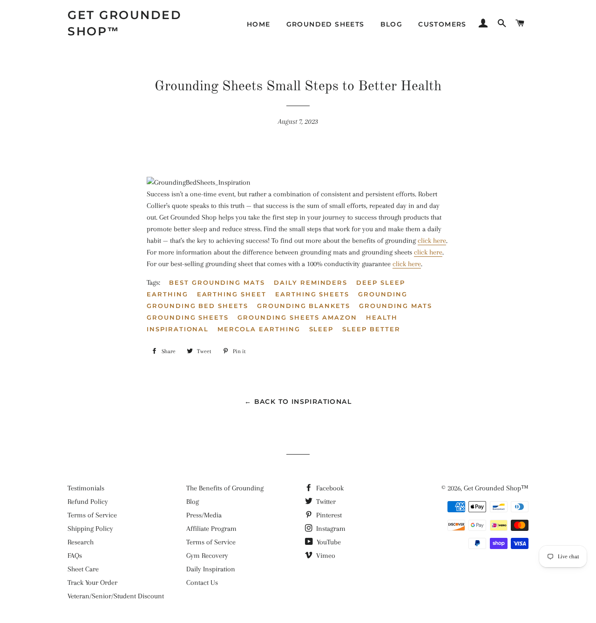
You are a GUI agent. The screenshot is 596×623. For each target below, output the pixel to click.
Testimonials (86, 488)
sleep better (371, 329)
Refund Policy (88, 501)
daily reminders (310, 282)
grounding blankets (303, 305)
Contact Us (202, 582)
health (382, 317)
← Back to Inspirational (298, 401)
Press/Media (204, 515)
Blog (391, 24)
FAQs (75, 555)
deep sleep (380, 282)
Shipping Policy (90, 528)
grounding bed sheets (197, 305)
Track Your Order (92, 582)
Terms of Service (92, 515)
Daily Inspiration (210, 569)
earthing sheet (231, 294)
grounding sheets (188, 317)
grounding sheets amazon (297, 317)
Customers (442, 24)
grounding (382, 294)
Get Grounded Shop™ (125, 23)
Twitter (325, 501)
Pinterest (328, 515)
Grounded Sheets (325, 24)
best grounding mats (217, 282)
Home (259, 24)
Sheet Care (83, 569)
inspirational (178, 329)
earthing (167, 294)
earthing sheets (312, 294)
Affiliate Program (211, 528)
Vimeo (324, 555)
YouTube (328, 542)
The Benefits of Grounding (225, 488)
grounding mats (395, 305)
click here (432, 240)
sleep (321, 329)
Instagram (329, 528)
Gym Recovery (207, 555)
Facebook (329, 488)
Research (81, 542)
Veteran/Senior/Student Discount (116, 596)
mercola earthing (258, 329)
